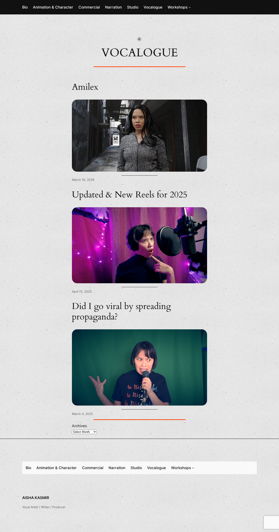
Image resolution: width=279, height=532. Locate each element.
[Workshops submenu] (190, 7)
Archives (79, 426)
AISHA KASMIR (35, 498)
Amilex (85, 87)
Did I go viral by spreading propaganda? (121, 311)
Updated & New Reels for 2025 (129, 195)
